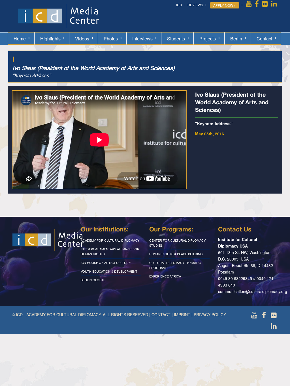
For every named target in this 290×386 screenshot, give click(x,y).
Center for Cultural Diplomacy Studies (177, 243)
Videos (82, 38)
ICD (179, 4)
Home (20, 38)
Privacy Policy (210, 314)
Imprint (182, 314)
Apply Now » (224, 5)
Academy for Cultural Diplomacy (110, 240)
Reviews (195, 4)
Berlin (236, 38)
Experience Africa (165, 276)
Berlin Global (93, 279)
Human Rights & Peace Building (176, 253)
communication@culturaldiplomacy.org (252, 291)
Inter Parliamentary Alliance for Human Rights (110, 251)
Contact (264, 38)
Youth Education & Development (109, 271)
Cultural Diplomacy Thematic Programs (175, 265)
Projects (207, 38)
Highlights (50, 38)
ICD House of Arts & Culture (106, 262)
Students (176, 38)
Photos (111, 38)
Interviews (142, 38)
